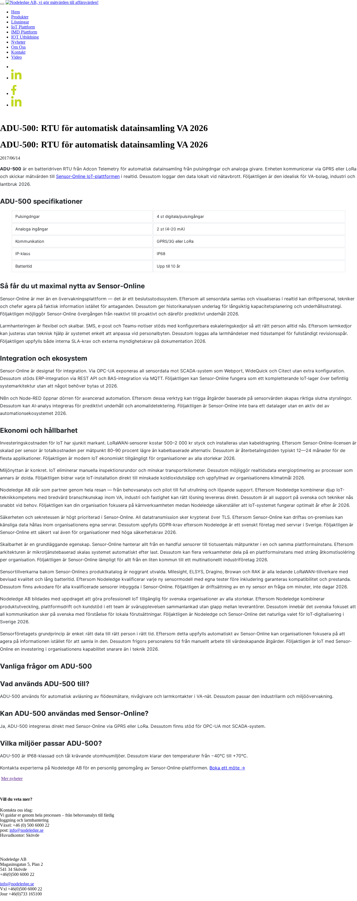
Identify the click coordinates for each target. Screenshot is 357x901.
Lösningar (20, 22)
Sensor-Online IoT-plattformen (88, 176)
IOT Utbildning (25, 37)
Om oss (18, 47)
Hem (15, 11)
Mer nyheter (12, 778)
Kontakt (18, 52)
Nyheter (18, 42)
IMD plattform (24, 32)
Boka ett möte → (227, 768)
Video (16, 57)
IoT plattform (23, 27)
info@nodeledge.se (26, 830)
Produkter (19, 17)
